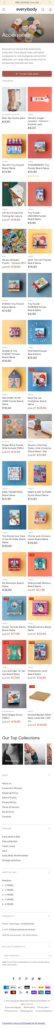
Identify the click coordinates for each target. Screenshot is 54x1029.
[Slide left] (4, 2)
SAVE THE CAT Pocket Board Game (39, 261)
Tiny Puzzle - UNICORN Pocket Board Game (37, 216)
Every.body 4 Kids (11, 836)
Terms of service (11, 1011)
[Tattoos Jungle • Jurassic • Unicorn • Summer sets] (40, 99)
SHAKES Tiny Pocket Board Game (13, 305)
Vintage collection (11, 860)
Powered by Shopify (13, 1007)
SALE (4, 850)
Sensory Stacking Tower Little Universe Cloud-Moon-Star (39, 448)
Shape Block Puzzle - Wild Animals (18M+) (13, 447)
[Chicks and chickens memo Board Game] (40, 517)
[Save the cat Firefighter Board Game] (40, 379)
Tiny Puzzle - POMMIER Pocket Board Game (37, 307)
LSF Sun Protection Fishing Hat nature (12, 214)
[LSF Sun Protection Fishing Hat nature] (14, 194)
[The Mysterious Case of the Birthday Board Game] (14, 517)
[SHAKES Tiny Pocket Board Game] (14, 285)
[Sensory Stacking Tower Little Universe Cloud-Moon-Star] (40, 426)
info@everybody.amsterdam (22, 929)
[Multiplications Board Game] (40, 608)
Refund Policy (9, 797)
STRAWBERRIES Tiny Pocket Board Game (38, 167)
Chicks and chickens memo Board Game (39, 538)
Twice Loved (8, 846)
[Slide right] (49, 2)
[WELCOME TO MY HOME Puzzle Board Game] (14, 379)
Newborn (7, 880)
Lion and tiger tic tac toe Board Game (13, 672)
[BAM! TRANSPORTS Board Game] (14, 473)
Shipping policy (26, 1011)
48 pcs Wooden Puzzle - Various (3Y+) (14, 261)
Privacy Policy (9, 802)
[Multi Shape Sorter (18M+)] (14, 696)
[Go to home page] (27, 9)
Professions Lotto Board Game (37, 672)
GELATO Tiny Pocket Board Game (13, 167)
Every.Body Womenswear (15, 855)
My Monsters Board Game (12, 585)
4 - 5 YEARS (7, 899)
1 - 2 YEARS (7, 885)
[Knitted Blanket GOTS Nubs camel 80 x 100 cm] (40, 696)
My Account (8, 811)
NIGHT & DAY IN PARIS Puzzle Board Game (39, 494)
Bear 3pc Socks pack (13, 118)
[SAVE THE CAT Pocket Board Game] (40, 241)
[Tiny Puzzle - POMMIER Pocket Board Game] (40, 285)
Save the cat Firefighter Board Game (37, 401)
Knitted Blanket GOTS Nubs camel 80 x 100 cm (39, 718)
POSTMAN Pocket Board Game (37, 353)
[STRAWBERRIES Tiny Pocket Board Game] (40, 146)
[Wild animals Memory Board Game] (40, 564)
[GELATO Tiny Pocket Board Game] (14, 146)
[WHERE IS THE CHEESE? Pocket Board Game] (14, 332)
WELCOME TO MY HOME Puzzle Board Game (12, 401)
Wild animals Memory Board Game (39, 585)
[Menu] (3, 9)
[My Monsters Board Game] (14, 564)
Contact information (44, 1011)
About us (7, 783)
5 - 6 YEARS (7, 904)
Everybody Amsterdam (20, 1001)
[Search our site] (43, 9)
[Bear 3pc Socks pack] (14, 99)
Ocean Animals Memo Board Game (14, 629)
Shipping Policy (10, 792)
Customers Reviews (12, 788)
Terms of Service (10, 807)
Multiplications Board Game (39, 629)
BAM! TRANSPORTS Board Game (12, 494)
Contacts (6, 816)
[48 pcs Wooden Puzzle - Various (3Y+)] (14, 241)
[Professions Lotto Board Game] (40, 652)
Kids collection (10, 841)
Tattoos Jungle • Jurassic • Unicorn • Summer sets (38, 121)
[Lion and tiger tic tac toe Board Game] (14, 652)
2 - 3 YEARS (7, 889)
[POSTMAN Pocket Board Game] (40, 332)
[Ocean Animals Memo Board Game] (14, 608)
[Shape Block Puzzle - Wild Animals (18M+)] (14, 426)
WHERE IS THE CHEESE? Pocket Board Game (11, 354)
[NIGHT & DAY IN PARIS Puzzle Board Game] (40, 473)
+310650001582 (27, 923)
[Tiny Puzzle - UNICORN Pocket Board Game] (40, 194)
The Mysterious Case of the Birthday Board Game (14, 539)
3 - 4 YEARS (7, 894)
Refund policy (29, 1007)
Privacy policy (43, 1007)
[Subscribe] (50, 955)
